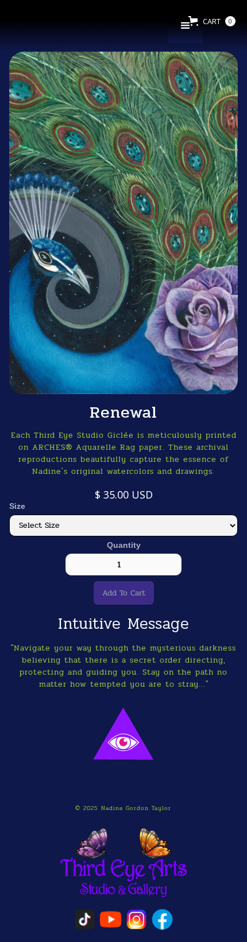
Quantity (124, 545)
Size (17, 506)
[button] (185, 26)
